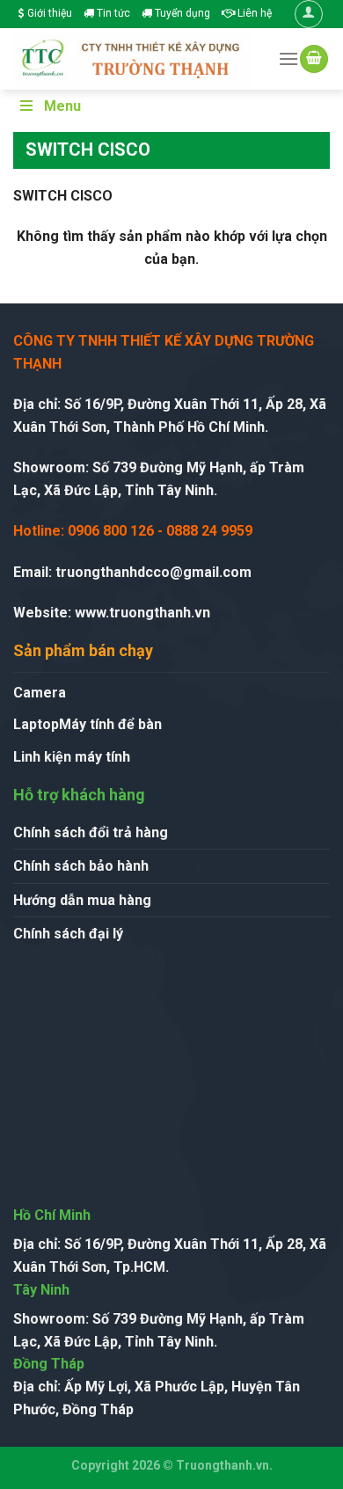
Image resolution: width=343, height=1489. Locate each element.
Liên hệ (253, 13)
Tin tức (112, 13)
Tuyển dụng (181, 13)
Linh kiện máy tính (71, 756)
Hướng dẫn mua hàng (82, 900)
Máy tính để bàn (110, 724)
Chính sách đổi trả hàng (90, 832)
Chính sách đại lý (68, 933)
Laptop (36, 724)
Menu (62, 106)
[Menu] (288, 58)
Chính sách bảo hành (81, 866)
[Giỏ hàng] (314, 59)
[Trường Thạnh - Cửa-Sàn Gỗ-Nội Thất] (132, 58)
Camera (39, 692)
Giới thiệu (48, 13)
